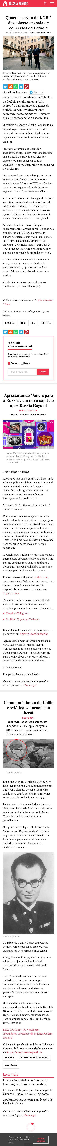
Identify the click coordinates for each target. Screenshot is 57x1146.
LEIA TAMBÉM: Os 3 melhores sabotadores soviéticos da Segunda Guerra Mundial (28, 1034)
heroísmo (11, 1065)
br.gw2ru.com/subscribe (34, 634)
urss (22, 323)
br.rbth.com (41, 577)
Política (45, 323)
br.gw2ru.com (11, 593)
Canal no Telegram (17, 613)
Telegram (38, 92)
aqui (17, 1140)
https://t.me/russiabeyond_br (24, 1052)
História (28, 718)
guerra (9, 1057)
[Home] (5, 3)
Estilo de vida (28, 410)
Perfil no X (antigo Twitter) (22, 619)
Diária (27, 363)
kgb (33, 323)
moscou (9, 323)
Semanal (15, 363)
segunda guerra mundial (34, 1057)
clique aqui (30, 685)
